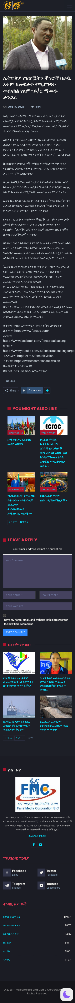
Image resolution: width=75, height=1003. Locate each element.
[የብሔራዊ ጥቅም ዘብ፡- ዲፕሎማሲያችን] (54, 482)
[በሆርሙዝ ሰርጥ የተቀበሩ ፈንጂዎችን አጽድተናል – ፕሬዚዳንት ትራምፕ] (19, 707)
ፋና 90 (6, 959)
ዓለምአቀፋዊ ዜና (11, 925)
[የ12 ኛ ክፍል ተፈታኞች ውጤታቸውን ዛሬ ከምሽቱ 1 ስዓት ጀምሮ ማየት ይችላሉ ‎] (19, 663)
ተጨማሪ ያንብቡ (37, 836)
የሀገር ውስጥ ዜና (16, 432)
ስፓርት (7, 942)
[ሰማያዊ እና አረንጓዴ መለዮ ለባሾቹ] (21, 425)
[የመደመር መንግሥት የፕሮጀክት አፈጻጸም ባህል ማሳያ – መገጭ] (56, 707)
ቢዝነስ (6, 951)
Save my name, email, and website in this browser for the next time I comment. (36, 622)
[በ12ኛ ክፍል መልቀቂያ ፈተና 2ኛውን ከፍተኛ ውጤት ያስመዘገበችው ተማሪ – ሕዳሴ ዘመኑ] (56, 663)
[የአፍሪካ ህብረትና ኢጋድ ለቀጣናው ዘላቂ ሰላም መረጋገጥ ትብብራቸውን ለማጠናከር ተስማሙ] (21, 482)
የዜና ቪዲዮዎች (11, 934)
